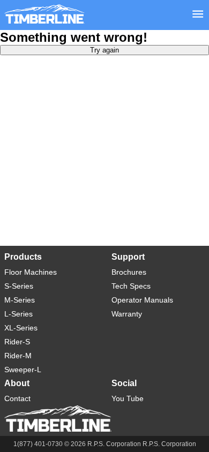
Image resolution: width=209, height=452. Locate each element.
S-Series (18, 286)
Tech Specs (131, 286)
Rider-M (18, 355)
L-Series (18, 314)
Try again (104, 50)
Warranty (126, 314)
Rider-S (17, 341)
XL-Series (21, 327)
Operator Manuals (142, 300)
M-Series (19, 300)
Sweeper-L (22, 369)
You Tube (127, 398)
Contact (17, 398)
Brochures (128, 272)
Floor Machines (30, 272)
